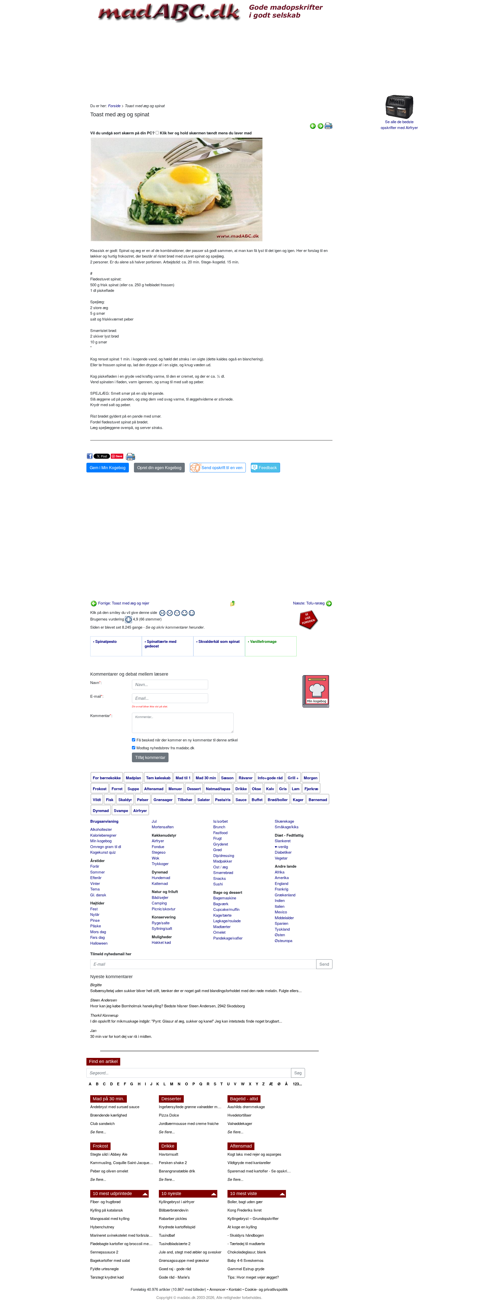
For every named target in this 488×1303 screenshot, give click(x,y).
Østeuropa (283, 940)
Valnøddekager (239, 1123)
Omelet (219, 932)
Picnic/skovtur (163, 908)
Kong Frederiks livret (244, 1210)
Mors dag (98, 931)
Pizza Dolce (169, 1115)
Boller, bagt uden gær (245, 1201)
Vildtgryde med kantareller (249, 1162)
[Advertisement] (211, 62)
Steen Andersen (103, 1000)
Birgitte (96, 984)
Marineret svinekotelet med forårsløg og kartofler (122, 1235)
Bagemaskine (224, 897)
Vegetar (281, 858)
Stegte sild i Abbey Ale (108, 1154)
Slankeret (283, 840)
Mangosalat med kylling (109, 1218)
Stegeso (158, 852)
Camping (159, 902)
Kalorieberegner (103, 835)
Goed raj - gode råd (175, 1268)
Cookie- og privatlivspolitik (266, 1289)
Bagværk (220, 903)
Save (119, 456)
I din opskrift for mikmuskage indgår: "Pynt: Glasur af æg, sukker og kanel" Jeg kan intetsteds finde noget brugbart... (186, 1021)
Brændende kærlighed (108, 1115)
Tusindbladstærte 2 (174, 1243)
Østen (280, 934)
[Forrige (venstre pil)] (313, 125)
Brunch (219, 826)
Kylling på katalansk (106, 1210)
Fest (94, 908)
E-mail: (96, 696)
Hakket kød (161, 942)
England (281, 883)
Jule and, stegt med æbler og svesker (190, 1251)
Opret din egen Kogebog (159, 467)
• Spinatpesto (105, 641)
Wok (155, 858)
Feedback (268, 467)
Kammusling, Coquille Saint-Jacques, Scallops (122, 1162)
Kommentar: (101, 715)
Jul (154, 821)
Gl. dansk (98, 894)
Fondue (158, 846)
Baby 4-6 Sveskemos (245, 1260)
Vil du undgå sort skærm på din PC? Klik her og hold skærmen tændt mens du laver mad (171, 133)
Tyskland (282, 929)
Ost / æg (220, 866)
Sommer (97, 872)
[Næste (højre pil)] (320, 125)
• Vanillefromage (262, 641)
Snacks (219, 878)
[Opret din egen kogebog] (316, 691)
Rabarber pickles (173, 1218)
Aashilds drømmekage (246, 1106)
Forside (114, 105)
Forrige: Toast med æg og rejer (123, 603)
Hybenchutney (102, 1226)
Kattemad (160, 883)
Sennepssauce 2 (104, 1251)
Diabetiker (283, 852)
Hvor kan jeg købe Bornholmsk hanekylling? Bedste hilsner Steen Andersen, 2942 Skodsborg (167, 1005)
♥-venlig (281, 846)
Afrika (279, 872)
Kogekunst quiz (103, 852)
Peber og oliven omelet (109, 1170)
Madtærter (222, 926)
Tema (95, 889)
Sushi (218, 883)
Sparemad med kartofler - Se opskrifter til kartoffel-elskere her (259, 1170)
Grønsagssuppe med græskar (184, 1260)
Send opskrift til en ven (222, 467)
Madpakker (222, 861)
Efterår (95, 877)
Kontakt (235, 1289)
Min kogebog (101, 840)
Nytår (94, 914)
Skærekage (284, 821)
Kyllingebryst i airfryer (176, 1201)
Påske (95, 925)
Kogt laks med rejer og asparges (254, 1154)
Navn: (96, 682)
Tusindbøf (167, 1235)
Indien (280, 900)
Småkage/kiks (287, 826)
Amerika (282, 877)
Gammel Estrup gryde (245, 1268)
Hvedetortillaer (239, 1115)
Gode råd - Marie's (174, 1277)
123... (297, 1084)
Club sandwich (102, 1123)
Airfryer (158, 840)
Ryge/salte (161, 922)
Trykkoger (160, 863)
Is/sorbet (220, 821)
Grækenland (285, 894)
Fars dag (97, 937)
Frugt (217, 838)
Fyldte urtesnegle (104, 1268)
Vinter (95, 883)
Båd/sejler (160, 897)
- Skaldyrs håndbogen (245, 1235)
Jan (93, 1030)
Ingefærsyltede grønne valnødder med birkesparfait (190, 1106)
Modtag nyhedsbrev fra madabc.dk (165, 747)
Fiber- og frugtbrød (105, 1201)
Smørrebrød (223, 872)
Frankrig (281, 889)
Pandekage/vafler (227, 938)
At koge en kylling (242, 1226)
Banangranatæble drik (177, 1170)
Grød (217, 849)
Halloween (99, 943)
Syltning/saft (162, 928)
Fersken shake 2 (173, 1162)
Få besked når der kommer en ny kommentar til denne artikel (187, 739)
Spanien (281, 923)
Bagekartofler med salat (110, 1260)
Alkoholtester (101, 829)
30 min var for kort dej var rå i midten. (121, 1036)
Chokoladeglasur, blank (246, 1251)
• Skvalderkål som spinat (218, 641)
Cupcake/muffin (226, 909)
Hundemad (161, 877)
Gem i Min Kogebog (108, 467)
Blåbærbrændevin (173, 1210)
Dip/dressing (223, 855)
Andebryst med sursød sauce (114, 1106)
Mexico (281, 911)
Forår (94, 866)
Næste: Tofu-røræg (309, 603)
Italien (279, 906)
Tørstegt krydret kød (107, 1277)
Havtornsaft (168, 1154)
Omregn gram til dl (105, 846)
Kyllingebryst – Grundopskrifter (253, 1218)
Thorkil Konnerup (104, 1015)
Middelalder (284, 917)
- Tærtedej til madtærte (246, 1243)
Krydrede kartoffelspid (177, 1226)
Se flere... (98, 1131)
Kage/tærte (222, 915)
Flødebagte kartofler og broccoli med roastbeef (122, 1243)
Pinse (95, 920)
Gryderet (220, 844)
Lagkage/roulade (227, 920)
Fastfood (220, 832)
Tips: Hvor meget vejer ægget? (253, 1277)
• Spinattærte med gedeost (160, 644)
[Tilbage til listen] (233, 603)
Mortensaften (163, 826)
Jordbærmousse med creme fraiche (189, 1123)
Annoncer (217, 1289)
